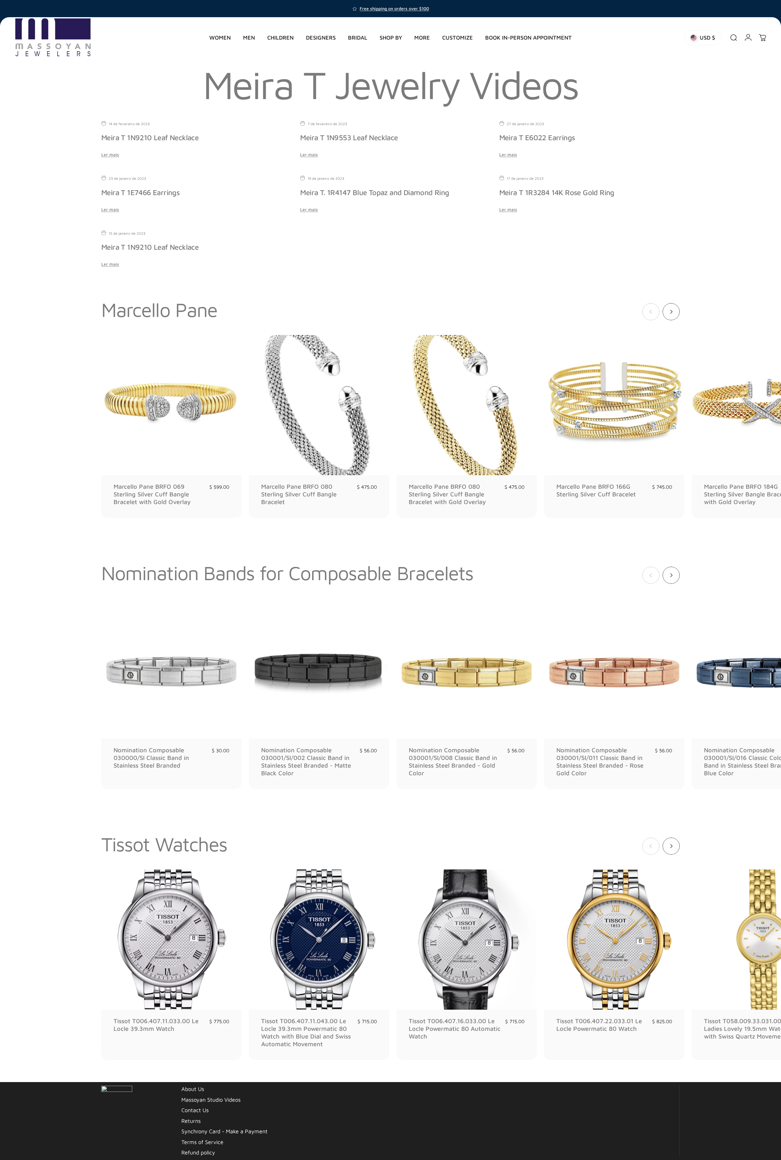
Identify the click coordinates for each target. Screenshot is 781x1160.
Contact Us (195, 1110)
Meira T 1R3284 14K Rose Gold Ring (556, 192)
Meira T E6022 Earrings (537, 137)
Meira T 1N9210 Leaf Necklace (150, 137)
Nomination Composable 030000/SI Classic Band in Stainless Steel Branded (151, 757)
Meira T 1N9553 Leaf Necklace (349, 137)
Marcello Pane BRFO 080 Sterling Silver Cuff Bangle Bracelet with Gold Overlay (447, 494)
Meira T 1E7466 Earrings (140, 192)
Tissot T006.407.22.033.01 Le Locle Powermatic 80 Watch (599, 1024)
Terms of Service (202, 1142)
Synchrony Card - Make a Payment (224, 1131)
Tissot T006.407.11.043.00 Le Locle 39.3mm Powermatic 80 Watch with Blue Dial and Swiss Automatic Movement (306, 1032)
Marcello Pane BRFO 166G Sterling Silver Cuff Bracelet (596, 490)
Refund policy (198, 1152)
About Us (192, 1089)
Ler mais (110, 154)
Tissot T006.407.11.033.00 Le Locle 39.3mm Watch (156, 1024)
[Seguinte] (671, 311)
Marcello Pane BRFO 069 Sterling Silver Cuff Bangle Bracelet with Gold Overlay (152, 494)
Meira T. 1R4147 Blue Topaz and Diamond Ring (374, 192)
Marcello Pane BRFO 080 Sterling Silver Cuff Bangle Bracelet (299, 494)
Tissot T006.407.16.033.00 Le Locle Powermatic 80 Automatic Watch (455, 1028)
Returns (191, 1121)
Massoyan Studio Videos (211, 1099)
